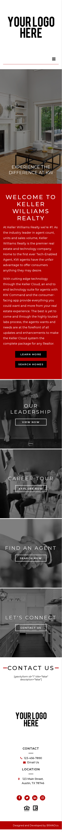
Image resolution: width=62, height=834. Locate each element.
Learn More (30, 354)
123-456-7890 (33, 758)
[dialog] (54, 58)
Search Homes (31, 364)
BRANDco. (52, 825)
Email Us (33, 762)
